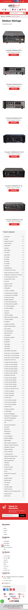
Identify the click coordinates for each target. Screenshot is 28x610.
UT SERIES (6, 265)
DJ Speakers (7, 341)
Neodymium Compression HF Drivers (13, 274)
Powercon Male (8, 469)
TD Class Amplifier (8, 319)
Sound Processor (8, 489)
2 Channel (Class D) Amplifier (11, 293)
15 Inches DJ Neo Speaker (10, 382)
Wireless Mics (7, 431)
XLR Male (6, 484)
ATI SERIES (6, 257)
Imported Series (8, 493)
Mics (5, 422)
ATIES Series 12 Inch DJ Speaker (11, 353)
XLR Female (7, 482)
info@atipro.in (7, 583)
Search (24, 13)
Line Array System (8, 420)
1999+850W (7, 348)
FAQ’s (5, 532)
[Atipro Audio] (5, 9)
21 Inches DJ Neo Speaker (10, 386)
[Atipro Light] (8, 9)
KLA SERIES (7, 263)
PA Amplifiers (8, 16)
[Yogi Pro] (10, 9)
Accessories (7, 236)
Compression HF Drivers (10, 270)
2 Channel (6, 310)
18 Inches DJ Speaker (9, 393)
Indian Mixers (7, 250)
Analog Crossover (8, 283)
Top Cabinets (7, 335)
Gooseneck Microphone (9, 425)
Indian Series (7, 496)
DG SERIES (6, 261)
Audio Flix (6, 562)
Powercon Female (8, 467)
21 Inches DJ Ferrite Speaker (10, 371)
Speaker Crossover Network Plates (12, 491)
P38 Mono (6, 462)
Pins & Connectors (8, 451)
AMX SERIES (7, 255)
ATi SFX (5, 568)
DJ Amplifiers (7, 288)
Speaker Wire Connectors (10, 473)
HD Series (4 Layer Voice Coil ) (11, 388)
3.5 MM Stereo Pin (8, 454)
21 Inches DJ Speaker (9, 395)
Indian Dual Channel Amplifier (11, 317)
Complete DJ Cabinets (9, 324)
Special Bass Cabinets (9, 337)
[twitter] (18, 1)
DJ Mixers (6, 248)
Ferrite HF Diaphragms (9, 413)
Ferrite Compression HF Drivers (11, 272)
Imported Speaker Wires (10, 458)
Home (3, 16)
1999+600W (7, 344)
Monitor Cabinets (8, 333)
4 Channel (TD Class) (9, 297)
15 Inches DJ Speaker (9, 391)
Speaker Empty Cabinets (10, 326)
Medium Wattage (10, 52)
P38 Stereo (6, 465)
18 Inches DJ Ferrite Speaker (10, 368)
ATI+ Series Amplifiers (9, 306)
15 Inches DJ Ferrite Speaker (10, 366)
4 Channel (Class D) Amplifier (11, 295)
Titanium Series (7, 406)
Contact (5, 534)
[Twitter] (7, 589)
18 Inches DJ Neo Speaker (10, 384)
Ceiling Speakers (8, 268)
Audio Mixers (7, 245)
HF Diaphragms (8, 411)
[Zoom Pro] (18, 9)
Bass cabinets (7, 328)
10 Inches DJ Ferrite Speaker (10, 362)
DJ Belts (6, 239)
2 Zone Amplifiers (8, 436)
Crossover (6, 281)
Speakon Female (8, 478)
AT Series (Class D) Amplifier (11, 304)
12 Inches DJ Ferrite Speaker (10, 364)
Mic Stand (6, 427)
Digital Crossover (8, 286)
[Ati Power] (25, 9)
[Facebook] (4, 589)
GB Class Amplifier (8, 315)
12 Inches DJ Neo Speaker (10, 380)
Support (5, 530)
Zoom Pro (6, 566)
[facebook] (15, 1)
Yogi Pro (6, 560)
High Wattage (7, 440)
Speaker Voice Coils (8, 241)
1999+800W (7, 346)
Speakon (6, 475)
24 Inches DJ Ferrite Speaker (10, 373)
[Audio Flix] (13, 9)
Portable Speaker (8, 487)
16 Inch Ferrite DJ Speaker (10, 402)
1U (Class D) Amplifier (9, 290)
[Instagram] (14, 589)
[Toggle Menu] (4, 13)
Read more (14, 54)
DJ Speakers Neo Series (9, 375)
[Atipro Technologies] (3, 9)
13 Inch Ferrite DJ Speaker (10, 400)
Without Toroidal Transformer (11, 445)
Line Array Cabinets (8, 331)
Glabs (5, 564)
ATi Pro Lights (7, 558)
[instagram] (23, 1)
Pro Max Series (7, 397)
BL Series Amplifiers (9, 308)
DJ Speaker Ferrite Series (10, 359)
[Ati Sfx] (20, 9)
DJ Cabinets (7, 321)
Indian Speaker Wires (9, 460)
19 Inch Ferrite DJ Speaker (10, 404)
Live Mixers (7, 252)
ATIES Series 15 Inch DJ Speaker (11, 355)
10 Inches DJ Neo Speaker (10, 377)
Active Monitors (8, 243)
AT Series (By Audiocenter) (10, 301)
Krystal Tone (6, 570)
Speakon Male (7, 480)
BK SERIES (6, 259)
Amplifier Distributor (9, 299)
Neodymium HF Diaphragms (11, 416)
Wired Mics (6, 429)
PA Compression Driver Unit (10, 277)
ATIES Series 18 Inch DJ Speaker (11, 357)
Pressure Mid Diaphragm (10, 418)
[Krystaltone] (23, 9)
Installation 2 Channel (9, 447)
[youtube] (21, 1)
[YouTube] (11, 589)
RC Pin (5, 471)
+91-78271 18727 (7, 1)
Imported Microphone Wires (10, 456)
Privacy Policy (17, 608)
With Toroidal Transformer (10, 443)
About (5, 528)
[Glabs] (15, 9)
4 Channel (6, 313)
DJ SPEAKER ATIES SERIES (10, 350)
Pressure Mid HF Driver (9, 279)
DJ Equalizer (7, 339)
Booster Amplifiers (8, 438)
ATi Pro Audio (7, 556)
